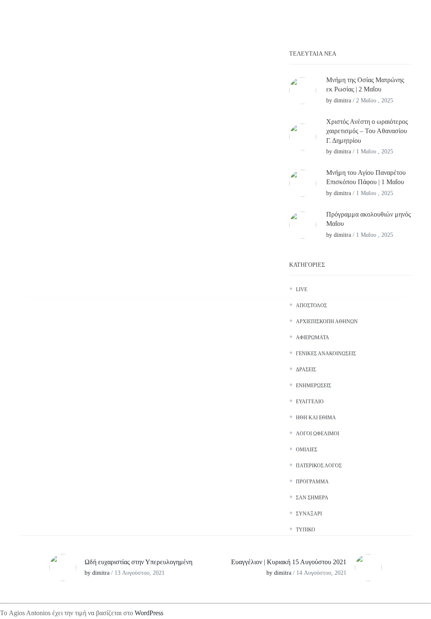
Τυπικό (305, 530)
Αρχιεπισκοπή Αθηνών (327, 321)
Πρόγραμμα (312, 482)
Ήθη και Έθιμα (316, 418)
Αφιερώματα (312, 337)
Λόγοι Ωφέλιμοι (317, 434)
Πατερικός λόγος (319, 466)
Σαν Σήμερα (312, 498)
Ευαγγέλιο (310, 402)
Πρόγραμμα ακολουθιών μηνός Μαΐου (368, 219)
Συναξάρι (309, 514)
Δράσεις (306, 369)
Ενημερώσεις (313, 386)
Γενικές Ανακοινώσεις (326, 353)
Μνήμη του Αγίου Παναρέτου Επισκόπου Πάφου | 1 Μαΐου (366, 177)
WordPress (149, 612)
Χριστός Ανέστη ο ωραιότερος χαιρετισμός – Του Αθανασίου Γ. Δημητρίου (367, 131)
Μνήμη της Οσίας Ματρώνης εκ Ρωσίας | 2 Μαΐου (365, 84)
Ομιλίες (306, 450)
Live (301, 289)
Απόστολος (311, 305)
